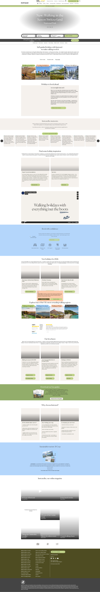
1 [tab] (47, 27)
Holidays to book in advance (56, 107)
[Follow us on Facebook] (51, 558)
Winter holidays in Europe (40, 559)
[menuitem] (35, 43)
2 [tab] (49, 27)
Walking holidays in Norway (25, 562)
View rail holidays (49, 378)
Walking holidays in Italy (25, 559)
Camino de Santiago (62, 262)
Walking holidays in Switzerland (26, 569)
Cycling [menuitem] (44, 3)
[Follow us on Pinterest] (53, 558)
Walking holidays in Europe (25, 555)
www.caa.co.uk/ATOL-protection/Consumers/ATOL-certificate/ (54, 588)
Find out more (52, 239)
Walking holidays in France (25, 557)
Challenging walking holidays (26, 574)
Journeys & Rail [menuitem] (52, 3)
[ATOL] (48, 544)
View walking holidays (29, 378)
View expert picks (34, 184)
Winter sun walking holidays (26, 576)
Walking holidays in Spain (25, 567)
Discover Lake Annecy (68, 291)
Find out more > (50, 468)
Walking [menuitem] (40, 3)
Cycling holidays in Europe (40, 560)
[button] (9, 140)
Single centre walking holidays (41, 552)
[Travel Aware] (57, 544)
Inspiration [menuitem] (71, 3)
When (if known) (54, 35)
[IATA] (38, 544)
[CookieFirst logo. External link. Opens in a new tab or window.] (38, 292)
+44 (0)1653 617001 (72, 1)
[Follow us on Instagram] (55, 558)
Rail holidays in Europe (39, 555)
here (58, 470)
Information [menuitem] (77, 3)
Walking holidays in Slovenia (26, 566)
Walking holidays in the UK (25, 571)
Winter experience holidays (40, 557)
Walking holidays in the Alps (26, 550)
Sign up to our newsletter (56, 551)
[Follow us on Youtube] (57, 558)
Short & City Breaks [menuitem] (65, 3)
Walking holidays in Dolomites (26, 554)
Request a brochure (29, 375)
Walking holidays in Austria (25, 552)
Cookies (37, 566)
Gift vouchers (38, 576)
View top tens (64, 184)
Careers (37, 574)
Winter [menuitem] (47, 3)
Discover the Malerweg (29, 291)
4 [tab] (52, 27)
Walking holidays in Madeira (26, 560)
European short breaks (40, 562)
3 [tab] (50, 27)
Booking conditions (39, 567)
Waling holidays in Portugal (25, 564)
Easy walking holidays (24, 572)
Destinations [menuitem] (58, 3)
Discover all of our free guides (56, 398)
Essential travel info (39, 572)
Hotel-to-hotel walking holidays (41, 550)
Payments (37, 569)
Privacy (37, 564)
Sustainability (33, 463)
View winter (69, 378)
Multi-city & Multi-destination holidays (42, 554)
